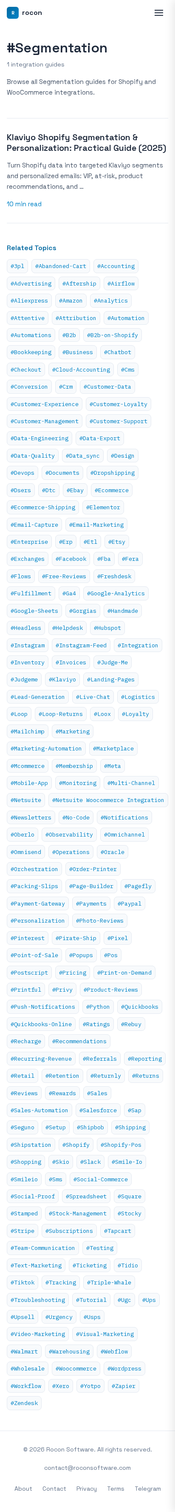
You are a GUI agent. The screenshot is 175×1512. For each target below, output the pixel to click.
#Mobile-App (29, 783)
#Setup (55, 1127)
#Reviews (24, 1093)
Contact (54, 1488)
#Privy (62, 989)
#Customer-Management (45, 421)
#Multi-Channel (131, 783)
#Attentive (28, 318)
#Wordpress (124, 1368)
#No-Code (76, 817)
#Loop (19, 714)
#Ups (149, 1300)
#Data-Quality (33, 455)
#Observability (69, 834)
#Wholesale (28, 1368)
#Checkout (26, 369)
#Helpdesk (67, 628)
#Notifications (124, 817)
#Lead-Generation (38, 697)
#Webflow (114, 1351)
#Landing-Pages (111, 679)
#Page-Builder (91, 886)
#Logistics (138, 697)
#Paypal (129, 903)
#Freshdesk (114, 576)
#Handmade (122, 611)
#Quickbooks (139, 1006)
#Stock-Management (78, 1213)
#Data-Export (99, 438)
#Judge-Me (112, 662)
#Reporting (145, 1058)
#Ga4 (69, 593)
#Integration (138, 645)
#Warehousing (69, 1351)
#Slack (90, 1162)
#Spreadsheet (86, 1196)
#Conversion (29, 386)
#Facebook (71, 559)
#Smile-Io (127, 1162)
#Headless (26, 628)
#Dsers (21, 490)
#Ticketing (90, 1265)
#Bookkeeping (31, 352)
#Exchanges (28, 559)
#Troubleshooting (38, 1300)
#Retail (22, 1075)
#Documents (62, 472)
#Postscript (29, 972)
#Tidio (128, 1265)
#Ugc (124, 1300)
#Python (98, 1006)
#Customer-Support (118, 421)
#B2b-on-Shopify (112, 335)
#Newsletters (31, 817)
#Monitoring (77, 783)
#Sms (55, 1179)
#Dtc (49, 490)
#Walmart (24, 1351)
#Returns (145, 1075)
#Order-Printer (93, 869)
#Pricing (72, 972)
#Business (77, 352)
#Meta (112, 766)
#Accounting (116, 266)
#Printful (26, 989)
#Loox (102, 714)
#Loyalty (135, 714)
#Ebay (75, 490)
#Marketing (73, 731)
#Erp (66, 541)
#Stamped (24, 1213)
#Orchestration (34, 869)
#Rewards (62, 1093)
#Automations (31, 335)
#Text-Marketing (36, 1265)
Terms (115, 1488)
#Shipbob (90, 1127)
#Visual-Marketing (105, 1334)
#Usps (92, 1317)
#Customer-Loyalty (118, 404)
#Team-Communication (43, 1248)
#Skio (60, 1162)
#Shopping (26, 1162)
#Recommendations (79, 1041)
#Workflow (26, 1386)
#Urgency (59, 1317)
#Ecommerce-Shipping (43, 507)
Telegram (148, 1488)
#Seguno (22, 1127)
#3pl (17, 266)
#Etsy (116, 541)
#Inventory (28, 662)
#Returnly (105, 1075)
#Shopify (76, 1144)
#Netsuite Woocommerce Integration (108, 800)
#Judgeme (24, 679)
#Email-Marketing (96, 524)
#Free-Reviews (64, 576)
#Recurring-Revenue (41, 1058)
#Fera (130, 559)
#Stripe (22, 1231)
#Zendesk (24, 1403)
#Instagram (28, 645)
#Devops (22, 472)
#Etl (90, 541)
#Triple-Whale (109, 1282)
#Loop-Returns (61, 714)
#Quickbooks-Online (41, 1024)
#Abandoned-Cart (60, 266)
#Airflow (121, 283)
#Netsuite (26, 800)
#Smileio (24, 1179)
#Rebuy (131, 1024)
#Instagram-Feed (81, 645)
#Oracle (112, 852)
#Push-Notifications (43, 1006)
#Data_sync (83, 455)
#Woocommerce (76, 1368)
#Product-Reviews (111, 989)
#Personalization (38, 920)
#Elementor (103, 507)
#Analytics (111, 300)
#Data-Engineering (39, 438)
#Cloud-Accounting (81, 369)
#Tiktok (22, 1282)
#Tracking (60, 1282)
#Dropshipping (112, 472)
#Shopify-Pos (121, 1144)
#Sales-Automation (39, 1110)
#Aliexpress (29, 300)
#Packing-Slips (34, 886)
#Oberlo (22, 834)
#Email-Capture (34, 524)
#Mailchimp (28, 731)
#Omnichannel (124, 834)
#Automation (126, 318)
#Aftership (79, 283)
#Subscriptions (69, 1231)
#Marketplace (113, 748)
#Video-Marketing (38, 1334)
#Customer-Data (107, 386)
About (23, 1488)
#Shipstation (31, 1144)
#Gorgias (82, 611)
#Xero (60, 1386)
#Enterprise (29, 541)
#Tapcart (117, 1231)
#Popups (81, 955)
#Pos (111, 955)
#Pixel (117, 938)
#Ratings (96, 1024)
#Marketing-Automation (46, 748)
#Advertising (31, 283)
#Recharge (26, 1041)
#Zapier (123, 1386)
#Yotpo (90, 1386)
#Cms (128, 369)
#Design (123, 455)
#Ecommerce (112, 490)
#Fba (104, 559)
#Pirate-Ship (76, 938)
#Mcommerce (28, 766)
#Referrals (100, 1058)
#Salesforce (98, 1110)
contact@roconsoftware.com (87, 1468)
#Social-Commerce (100, 1179)
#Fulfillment (31, 593)
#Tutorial (91, 1300)
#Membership (74, 766)
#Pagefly (138, 886)
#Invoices (71, 662)
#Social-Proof (33, 1196)
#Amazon (71, 300)
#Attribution (76, 318)
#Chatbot (117, 352)
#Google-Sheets (34, 611)
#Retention (62, 1075)
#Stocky (129, 1213)
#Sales (97, 1093)
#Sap (134, 1110)
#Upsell (22, 1317)
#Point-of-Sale (34, 955)
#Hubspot (107, 628)
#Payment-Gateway (38, 903)
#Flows (21, 576)
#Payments (91, 903)
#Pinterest (28, 938)
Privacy (86, 1488)
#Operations (71, 852)
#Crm (66, 386)
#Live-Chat (93, 697)
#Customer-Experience (45, 404)
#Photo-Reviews (100, 920)
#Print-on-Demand (124, 972)
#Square (129, 1196)
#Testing (99, 1248)
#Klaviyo (62, 679)
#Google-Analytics (116, 593)
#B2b (69, 335)
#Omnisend (26, 852)
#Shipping (130, 1127)
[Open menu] (159, 12)
